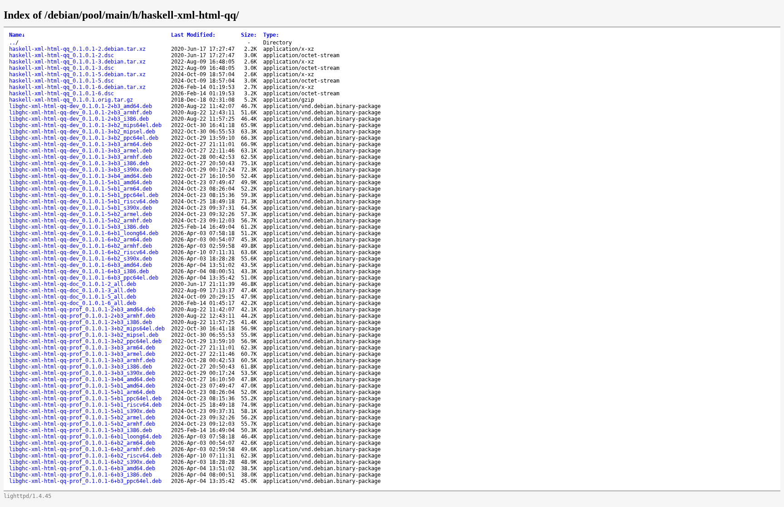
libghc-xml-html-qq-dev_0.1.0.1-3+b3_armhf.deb (80, 157)
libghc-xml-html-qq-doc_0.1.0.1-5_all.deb (72, 297)
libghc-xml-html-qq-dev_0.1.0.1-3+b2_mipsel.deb (82, 131)
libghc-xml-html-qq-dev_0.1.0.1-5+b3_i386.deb (79, 227)
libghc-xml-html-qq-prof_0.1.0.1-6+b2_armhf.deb (82, 449)
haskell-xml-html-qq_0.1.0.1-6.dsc (61, 93)
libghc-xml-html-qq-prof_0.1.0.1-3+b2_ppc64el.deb (85, 341)
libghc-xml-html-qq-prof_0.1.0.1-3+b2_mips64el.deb (87, 328)
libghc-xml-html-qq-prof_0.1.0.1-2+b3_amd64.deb (82, 309)
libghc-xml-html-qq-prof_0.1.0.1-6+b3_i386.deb (80, 475)
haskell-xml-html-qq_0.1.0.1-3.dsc (61, 68)
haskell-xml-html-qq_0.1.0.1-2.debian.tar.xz (77, 49)
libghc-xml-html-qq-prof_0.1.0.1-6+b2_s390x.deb (82, 462)
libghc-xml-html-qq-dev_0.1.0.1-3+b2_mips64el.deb (85, 125)
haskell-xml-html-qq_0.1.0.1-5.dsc (61, 81)
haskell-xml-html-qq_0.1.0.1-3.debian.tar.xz (77, 62)
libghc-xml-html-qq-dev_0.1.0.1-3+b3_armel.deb (80, 151)
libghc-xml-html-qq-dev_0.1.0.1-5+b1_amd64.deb (80, 182)
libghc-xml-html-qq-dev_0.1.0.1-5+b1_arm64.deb (80, 189)
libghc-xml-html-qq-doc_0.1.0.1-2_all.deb (72, 284)
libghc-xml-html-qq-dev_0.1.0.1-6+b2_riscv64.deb (83, 252)
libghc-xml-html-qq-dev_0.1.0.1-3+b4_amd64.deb (80, 176)
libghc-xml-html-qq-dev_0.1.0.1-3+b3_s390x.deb (80, 170)
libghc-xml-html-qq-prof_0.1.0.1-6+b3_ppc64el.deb (85, 481)
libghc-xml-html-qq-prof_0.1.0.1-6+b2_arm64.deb (82, 443)
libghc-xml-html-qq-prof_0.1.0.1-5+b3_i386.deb (80, 430)
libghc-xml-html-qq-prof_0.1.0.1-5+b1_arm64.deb (82, 392)
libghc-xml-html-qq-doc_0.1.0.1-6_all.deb (72, 303)
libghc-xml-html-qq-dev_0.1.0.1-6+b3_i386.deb (79, 271)
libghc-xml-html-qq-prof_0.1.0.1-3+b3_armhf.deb (82, 360)
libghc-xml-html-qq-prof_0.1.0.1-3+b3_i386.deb (80, 367)
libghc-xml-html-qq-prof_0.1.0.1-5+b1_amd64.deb (82, 386)
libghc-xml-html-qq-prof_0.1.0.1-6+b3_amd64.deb (82, 468)
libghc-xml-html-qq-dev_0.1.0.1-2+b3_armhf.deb (80, 112)
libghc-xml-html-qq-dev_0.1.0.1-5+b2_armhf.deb (80, 220)
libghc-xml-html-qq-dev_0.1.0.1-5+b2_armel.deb (80, 214)
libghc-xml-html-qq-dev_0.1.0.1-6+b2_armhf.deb (80, 246)
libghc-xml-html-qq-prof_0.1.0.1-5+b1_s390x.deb (82, 411)
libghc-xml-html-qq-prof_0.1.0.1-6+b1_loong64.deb (85, 436)
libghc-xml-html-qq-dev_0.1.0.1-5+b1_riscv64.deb (83, 201)
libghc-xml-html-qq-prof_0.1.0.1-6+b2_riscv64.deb (85, 456)
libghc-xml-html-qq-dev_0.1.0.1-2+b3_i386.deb (79, 119)
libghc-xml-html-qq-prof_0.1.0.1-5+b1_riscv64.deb (85, 405)
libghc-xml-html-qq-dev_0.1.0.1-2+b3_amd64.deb (80, 106)
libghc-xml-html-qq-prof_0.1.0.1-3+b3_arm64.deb (82, 348)
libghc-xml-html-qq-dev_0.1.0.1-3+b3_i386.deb (79, 163)
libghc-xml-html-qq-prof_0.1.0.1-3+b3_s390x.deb (82, 373)
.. (12, 42)
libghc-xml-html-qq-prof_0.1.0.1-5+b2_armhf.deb (82, 424)
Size (249, 35)
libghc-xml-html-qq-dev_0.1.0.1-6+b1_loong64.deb (83, 233)
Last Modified (193, 35)
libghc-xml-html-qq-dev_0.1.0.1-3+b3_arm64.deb (80, 144)
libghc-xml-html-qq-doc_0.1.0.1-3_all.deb (72, 290)
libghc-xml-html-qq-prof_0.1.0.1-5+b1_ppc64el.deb (85, 398)
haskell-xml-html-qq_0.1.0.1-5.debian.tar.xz (77, 74)
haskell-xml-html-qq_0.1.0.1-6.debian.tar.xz (77, 87)
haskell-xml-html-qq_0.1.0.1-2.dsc (61, 55)
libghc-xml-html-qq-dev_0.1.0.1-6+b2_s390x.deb (80, 259)
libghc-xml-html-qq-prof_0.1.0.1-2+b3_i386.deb (80, 322)
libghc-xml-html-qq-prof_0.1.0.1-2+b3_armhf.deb (82, 316)
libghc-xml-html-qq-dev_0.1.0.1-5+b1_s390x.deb (80, 208)
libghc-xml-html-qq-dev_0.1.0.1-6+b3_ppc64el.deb (83, 278)
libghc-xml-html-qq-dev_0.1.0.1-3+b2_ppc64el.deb (83, 138)
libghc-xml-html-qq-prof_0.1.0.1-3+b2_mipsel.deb (83, 335)
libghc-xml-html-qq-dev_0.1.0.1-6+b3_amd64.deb (80, 265)
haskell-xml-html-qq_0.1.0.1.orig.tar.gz (71, 100)
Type (271, 35)
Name (17, 35)
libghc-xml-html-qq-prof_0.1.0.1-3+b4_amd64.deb (82, 379)
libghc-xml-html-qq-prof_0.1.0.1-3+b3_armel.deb (82, 354)
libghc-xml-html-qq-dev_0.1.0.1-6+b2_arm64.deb (80, 239)
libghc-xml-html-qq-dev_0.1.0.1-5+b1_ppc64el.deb (83, 195)
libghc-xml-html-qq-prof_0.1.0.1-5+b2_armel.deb (82, 417)
